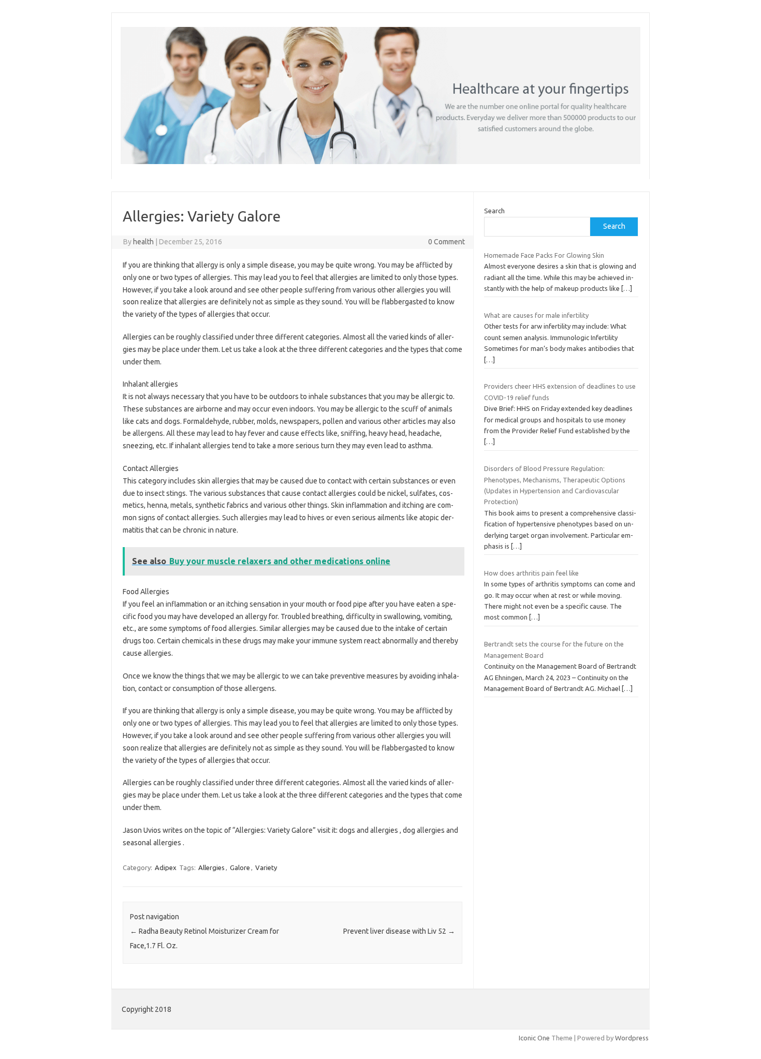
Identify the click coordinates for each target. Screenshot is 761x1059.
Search (494, 210)
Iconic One (534, 1037)
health (143, 242)
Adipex (166, 867)
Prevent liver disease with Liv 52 (399, 931)
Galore (240, 867)
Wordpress (632, 1037)
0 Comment (446, 242)
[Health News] (380, 161)
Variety (266, 867)
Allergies (211, 867)
